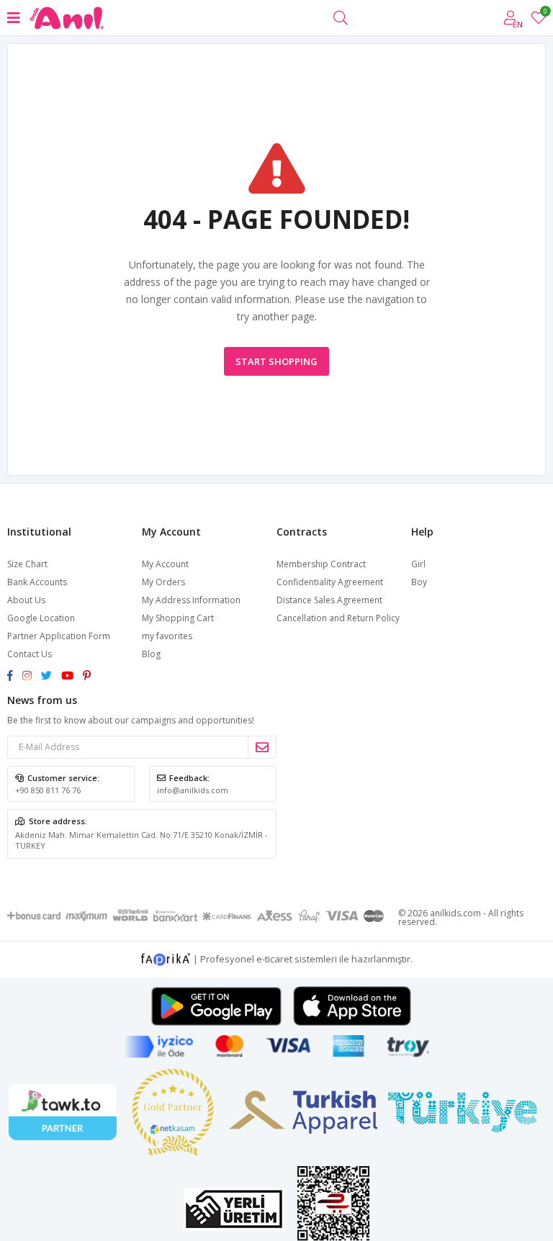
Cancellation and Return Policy (338, 618)
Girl (418, 564)
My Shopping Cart (178, 618)
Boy (419, 582)
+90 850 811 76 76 (48, 790)
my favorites (545, 13)
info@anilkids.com (192, 790)
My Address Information (191, 600)
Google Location (41, 618)
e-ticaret (274, 958)
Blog (151, 654)
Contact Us (29, 654)
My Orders (163, 582)
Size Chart (27, 564)
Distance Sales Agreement (329, 600)
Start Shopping (276, 361)
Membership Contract (321, 564)
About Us (26, 600)
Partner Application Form (58, 636)
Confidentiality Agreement (329, 582)
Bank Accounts (37, 582)
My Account (165, 564)
